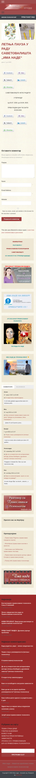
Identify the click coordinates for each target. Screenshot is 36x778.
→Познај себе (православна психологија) (16, 560)
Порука (3, 162)
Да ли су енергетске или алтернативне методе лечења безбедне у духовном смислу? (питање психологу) (16, 456)
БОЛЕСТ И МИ (6, 733)
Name (3, 181)
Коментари (8, 387)
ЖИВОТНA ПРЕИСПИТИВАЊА (12, 736)
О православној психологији (12, 660)
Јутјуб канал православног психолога (15, 715)
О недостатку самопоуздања (14, 397)
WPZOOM (19, 775)
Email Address (6, 190)
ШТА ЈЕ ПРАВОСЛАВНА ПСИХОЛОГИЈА (15, 743)
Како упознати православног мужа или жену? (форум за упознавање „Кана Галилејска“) (16, 417)
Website (4, 199)
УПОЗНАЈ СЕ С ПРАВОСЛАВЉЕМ (13, 741)
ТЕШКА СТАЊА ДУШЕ (9, 728)
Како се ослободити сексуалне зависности (17, 683)
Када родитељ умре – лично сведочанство (17, 646)
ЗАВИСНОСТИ (6, 738)
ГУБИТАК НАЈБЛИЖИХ (9, 731)
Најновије (20, 387)
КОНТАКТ (27, 255)
